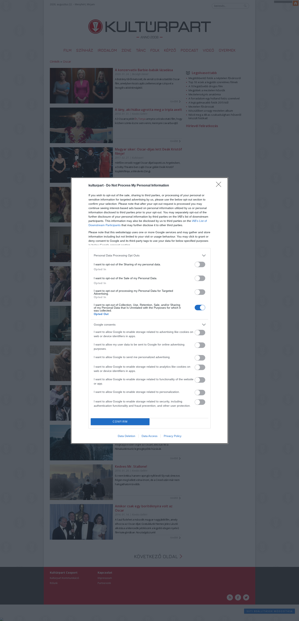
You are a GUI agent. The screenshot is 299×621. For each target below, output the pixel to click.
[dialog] (149, 310)
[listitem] (149, 255)
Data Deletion (126, 436)
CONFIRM (120, 421)
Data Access (149, 436)
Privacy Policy (172, 436)
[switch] (200, 264)
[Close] (220, 186)
